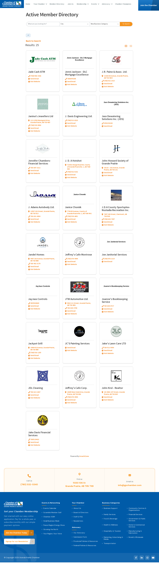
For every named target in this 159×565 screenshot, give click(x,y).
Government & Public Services (137, 520)
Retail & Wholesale (136, 537)
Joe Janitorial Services (114, 255)
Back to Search (33, 41)
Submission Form (80, 537)
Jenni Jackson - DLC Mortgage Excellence (77, 73)
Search (127, 24)
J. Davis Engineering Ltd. (78, 117)
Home (28, 4)
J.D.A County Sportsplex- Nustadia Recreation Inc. (116, 209)
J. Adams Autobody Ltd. (41, 207)
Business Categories (111, 503)
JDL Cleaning (35, 388)
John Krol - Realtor (112, 388)
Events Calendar (49, 508)
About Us (77, 508)
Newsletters (78, 521)
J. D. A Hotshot (73, 161)
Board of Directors (81, 512)
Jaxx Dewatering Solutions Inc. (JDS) (113, 118)
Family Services (110, 514)
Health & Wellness (111, 525)
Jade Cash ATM (36, 72)
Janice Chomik (73, 207)
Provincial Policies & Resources (86, 541)
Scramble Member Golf (52, 512)
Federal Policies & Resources (85, 545)
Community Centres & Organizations (137, 509)
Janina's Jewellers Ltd (40, 117)
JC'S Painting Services (77, 344)
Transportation (110, 543)
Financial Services (135, 514)
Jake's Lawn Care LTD (114, 344)
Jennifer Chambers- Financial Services (39, 162)
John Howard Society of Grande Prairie (115, 162)
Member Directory (57, 4)
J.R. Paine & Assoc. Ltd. (114, 72)
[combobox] (75, 24)
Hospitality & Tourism (112, 531)
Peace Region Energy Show (54, 525)
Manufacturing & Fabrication (135, 532)
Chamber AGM (49, 517)
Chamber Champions (123, 4)
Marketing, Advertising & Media (113, 538)
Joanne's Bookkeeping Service (115, 301)
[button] (126, 46)
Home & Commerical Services (137, 526)
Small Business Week (51, 521)
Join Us (70, 4)
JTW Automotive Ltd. (76, 299)
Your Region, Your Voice (52, 534)
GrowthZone (84, 456)
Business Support (111, 508)
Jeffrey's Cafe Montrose (78, 255)
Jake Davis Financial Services (39, 434)
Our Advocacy (79, 533)
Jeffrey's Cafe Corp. (76, 388)
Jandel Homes (36, 255)
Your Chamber (78, 503)
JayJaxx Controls (37, 299)
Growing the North (50, 529)
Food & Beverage (110, 519)
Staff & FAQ (78, 517)
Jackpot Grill (35, 344)
